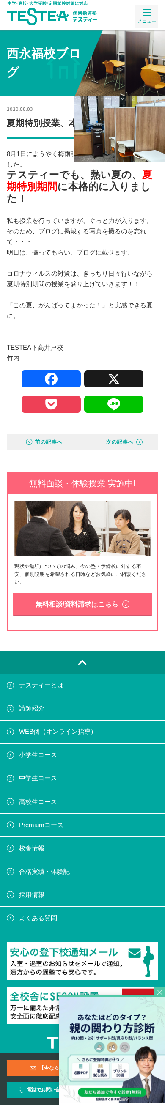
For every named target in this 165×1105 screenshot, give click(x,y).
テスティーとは (41, 685)
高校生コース (38, 801)
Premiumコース (41, 825)
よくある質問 (38, 918)
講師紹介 (31, 708)
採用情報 (31, 894)
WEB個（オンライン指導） (58, 731)
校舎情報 (31, 848)
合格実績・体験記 (44, 871)
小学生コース (38, 754)
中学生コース (38, 778)
